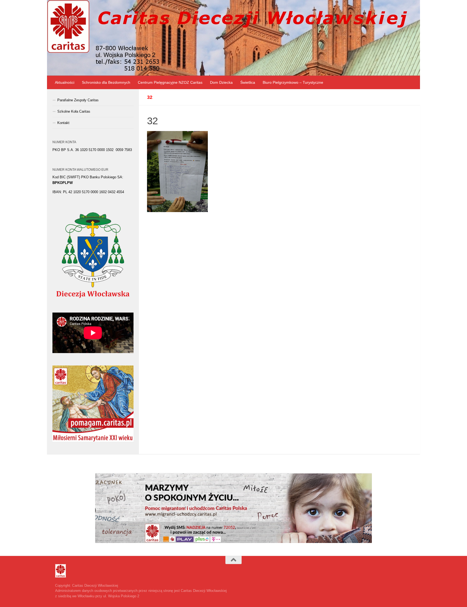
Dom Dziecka (221, 82)
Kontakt (63, 123)
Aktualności (64, 82)
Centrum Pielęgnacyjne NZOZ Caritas (170, 82)
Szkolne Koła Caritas (73, 111)
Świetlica (247, 82)
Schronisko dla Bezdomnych (106, 82)
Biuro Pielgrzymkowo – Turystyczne (293, 82)
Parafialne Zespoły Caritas (78, 100)
